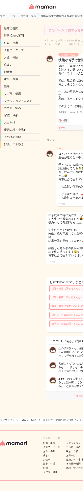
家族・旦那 (11, 115)
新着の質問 (11, 28)
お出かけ (9, 122)
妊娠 (65, 120)
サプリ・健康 (12, 93)
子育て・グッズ (14, 50)
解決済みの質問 (14, 35)
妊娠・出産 (11, 42)
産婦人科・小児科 (15, 129)
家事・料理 (11, 79)
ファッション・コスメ (18, 100)
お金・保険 (11, 57)
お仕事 (8, 71)
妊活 (7, 86)
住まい (8, 64)
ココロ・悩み (12, 108)
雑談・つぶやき (14, 144)
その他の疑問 (12, 137)
